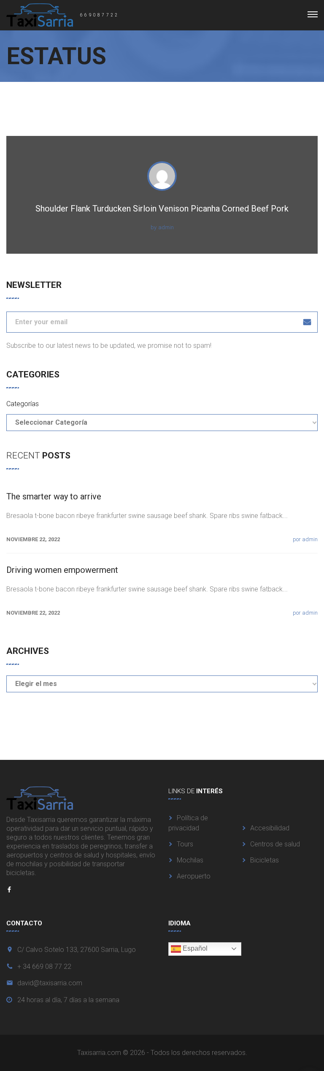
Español (194, 948)
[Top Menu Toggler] (313, 14)
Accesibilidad (269, 828)
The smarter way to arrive (53, 496)
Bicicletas (264, 860)
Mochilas (190, 860)
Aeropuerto (194, 876)
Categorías (22, 404)
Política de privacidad (188, 823)
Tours (185, 844)
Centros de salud (275, 844)
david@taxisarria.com (49, 983)
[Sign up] (307, 322)
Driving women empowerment (62, 570)
